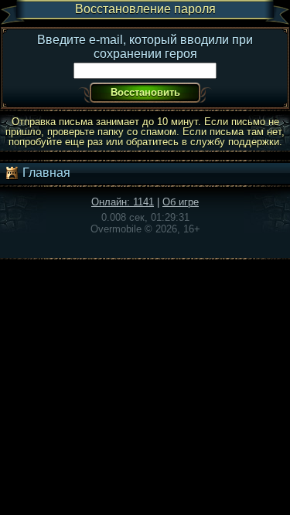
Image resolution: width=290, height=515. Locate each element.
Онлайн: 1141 (122, 202)
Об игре (180, 202)
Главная (44, 172)
